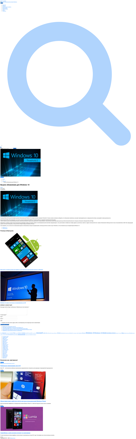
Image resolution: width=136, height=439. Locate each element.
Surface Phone (67, 333)
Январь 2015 (5, 355)
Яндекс (128, 333)
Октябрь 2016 (5, 339)
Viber (77, 333)
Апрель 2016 (5, 342)
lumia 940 (27, 333)
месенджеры (15, 334)
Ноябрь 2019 (5, 337)
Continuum (7, 333)
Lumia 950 (30, 333)
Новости (4, 4)
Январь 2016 (5, 345)
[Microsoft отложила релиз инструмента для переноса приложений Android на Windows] (25, 267)
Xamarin (120, 333)
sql (56, 333)
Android (4, 333)
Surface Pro (71, 333)
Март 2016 (5, 343)
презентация (27, 334)
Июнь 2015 (5, 352)
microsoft (39, 333)
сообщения (34, 334)
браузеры (131, 333)
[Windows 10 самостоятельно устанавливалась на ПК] (24, 300)
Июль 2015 (5, 351)
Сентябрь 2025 (5, 336)
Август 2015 (5, 350)
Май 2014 (4, 357)
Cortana (11, 333)
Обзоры (4, 5)
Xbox (123, 333)
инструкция (10, 334)
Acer (1, 333)
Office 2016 (49, 333)
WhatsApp (80, 333)
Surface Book (63, 333)
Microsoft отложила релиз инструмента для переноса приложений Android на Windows (21, 269)
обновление (5, 228)
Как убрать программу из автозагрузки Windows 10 (13, 327)
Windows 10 (5, 227)
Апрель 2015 (5, 354)
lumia (23, 333)
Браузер (125, 333)
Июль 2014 (5, 356)
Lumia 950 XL (34, 333)
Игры (4, 9)
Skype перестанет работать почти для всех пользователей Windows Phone (17, 329)
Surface (59, 333)
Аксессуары (5, 7)
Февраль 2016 (5, 344)
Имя (1, 316)
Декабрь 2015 (5, 346)
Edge (14, 333)
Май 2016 (4, 341)
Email (1, 318)
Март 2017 (5, 338)
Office (47, 333)
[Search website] (69, 145)
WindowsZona (12, 438)
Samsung (53, 333)
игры (6, 334)
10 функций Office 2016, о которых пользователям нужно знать (15, 328)
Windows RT (117, 333)
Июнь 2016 (5, 340)
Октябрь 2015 (5, 348)
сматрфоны (31, 334)
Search (1, 148)
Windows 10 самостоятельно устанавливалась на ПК (13, 302)
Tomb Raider (75, 333)
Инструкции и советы (7, 6)
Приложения (5, 8)
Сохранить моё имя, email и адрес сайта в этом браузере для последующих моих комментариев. (21, 322)
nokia (44, 333)
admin (1, 187)
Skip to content (3, 0)
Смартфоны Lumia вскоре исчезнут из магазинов (12, 330)
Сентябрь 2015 (5, 349)
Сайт (1, 320)
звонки (4, 334)
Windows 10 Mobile (100, 333)
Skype (55, 333)
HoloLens (20, 333)
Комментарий (3, 314)
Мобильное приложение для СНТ (9, 326)
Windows (4, 10)
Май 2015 (4, 353)
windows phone (111, 333)
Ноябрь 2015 (5, 347)
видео (134, 333)
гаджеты (1, 334)
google (17, 333)
